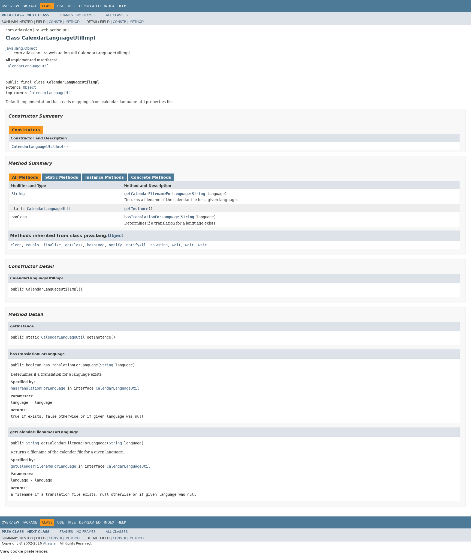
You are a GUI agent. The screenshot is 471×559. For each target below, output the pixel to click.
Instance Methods (104, 177)
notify (115, 245)
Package (29, 6)
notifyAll (136, 245)
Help (121, 6)
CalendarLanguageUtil (27, 66)
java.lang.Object (21, 48)
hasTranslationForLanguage (151, 217)
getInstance (136, 209)
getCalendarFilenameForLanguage (157, 194)
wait (176, 245)
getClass (74, 245)
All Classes (117, 15)
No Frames (86, 15)
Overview (10, 6)
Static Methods (61, 177)
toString (159, 245)
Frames (66, 15)
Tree (71, 6)
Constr (55, 22)
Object (29, 87)
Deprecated (90, 6)
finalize (52, 245)
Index (109, 6)
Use (60, 6)
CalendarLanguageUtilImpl (37, 146)
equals (32, 245)
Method (72, 22)
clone (16, 245)
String (18, 194)
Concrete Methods (151, 177)
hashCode (95, 245)
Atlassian (50, 543)
